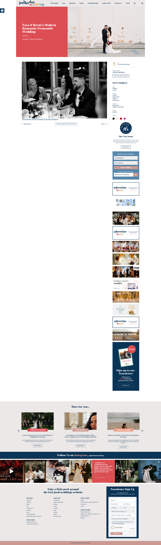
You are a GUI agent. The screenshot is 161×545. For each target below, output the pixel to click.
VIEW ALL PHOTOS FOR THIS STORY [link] (66, 123)
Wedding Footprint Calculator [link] (34, 516)
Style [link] (55, 510)
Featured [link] (54, 3)
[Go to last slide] (18, 430)
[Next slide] (142, 430)
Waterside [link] (116, 100)
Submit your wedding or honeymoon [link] (90, 514)
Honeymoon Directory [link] (32, 524)
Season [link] (55, 514)
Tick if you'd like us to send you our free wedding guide (122, 522)
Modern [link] (115, 88)
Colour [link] (55, 506)
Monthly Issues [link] (57, 516)
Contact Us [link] (83, 504)
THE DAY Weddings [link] (119, 72)
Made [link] (81, 3)
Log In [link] (82, 506)
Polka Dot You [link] (80, 430)
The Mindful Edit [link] (30, 514)
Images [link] (55, 504)
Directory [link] (106, 3)
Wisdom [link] (72, 3)
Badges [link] (83, 518)
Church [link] (115, 95)
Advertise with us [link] (85, 516)
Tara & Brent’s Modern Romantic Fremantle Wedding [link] (40, 119)
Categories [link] (56, 500)
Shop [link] (128, 3)
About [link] (82, 500)
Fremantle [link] (116, 105)
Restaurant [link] (116, 97)
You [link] (63, 3)
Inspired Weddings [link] (36, 39)
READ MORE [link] (126, 147)
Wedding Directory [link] (31, 522)
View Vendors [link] (126, 167)
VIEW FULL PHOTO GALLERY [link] (121, 75)
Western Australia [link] (118, 107)
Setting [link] (55, 512)
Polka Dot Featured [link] (37, 430)
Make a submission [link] (85, 512)
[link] (2, 10)
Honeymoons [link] (93, 3)
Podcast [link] (118, 3)
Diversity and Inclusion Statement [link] (89, 502)
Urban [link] (114, 90)
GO (136, 174)
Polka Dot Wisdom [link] (123, 430)
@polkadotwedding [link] (96, 455)
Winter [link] (115, 112)
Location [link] (56, 508)
